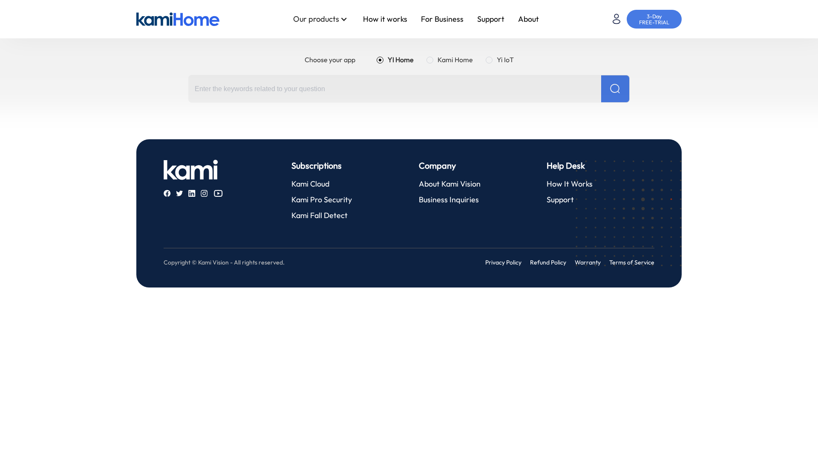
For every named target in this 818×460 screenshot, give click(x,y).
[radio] (395, 60)
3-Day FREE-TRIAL (654, 19)
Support (490, 19)
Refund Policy (548, 262)
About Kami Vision (450, 184)
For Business (442, 19)
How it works (385, 19)
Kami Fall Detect (319, 215)
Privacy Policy (503, 262)
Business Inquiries (449, 199)
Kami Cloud (310, 184)
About (528, 19)
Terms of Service (631, 262)
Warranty (588, 262)
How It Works (570, 184)
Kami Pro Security (321, 199)
